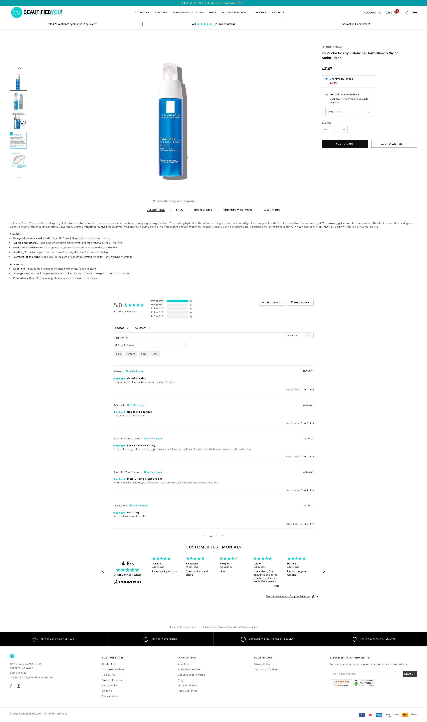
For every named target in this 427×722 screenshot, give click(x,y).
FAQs (179, 209)
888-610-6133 (18, 672)
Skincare (161, 12)
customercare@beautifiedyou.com (31, 677)
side (155, 353)
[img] (127, 570)
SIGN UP (409, 673)
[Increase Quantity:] (344, 129)
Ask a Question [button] (273, 302)
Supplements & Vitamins (187, 12)
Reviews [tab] (119, 327)
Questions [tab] (140, 327)
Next (18, 175)
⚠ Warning (272, 209)
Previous (18, 66)
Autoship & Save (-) (344, 94)
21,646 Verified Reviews (127, 574)
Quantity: (326, 123)
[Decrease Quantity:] (325, 129)
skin (118, 353)
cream (131, 353)
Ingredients (203, 209)
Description (156, 210)
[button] (306, 389)
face (143, 353)
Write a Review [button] (302, 302)
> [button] (222, 535)
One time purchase (341, 79)
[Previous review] (103, 571)
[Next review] (323, 571)
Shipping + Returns (238, 209)
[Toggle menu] (415, 12)
